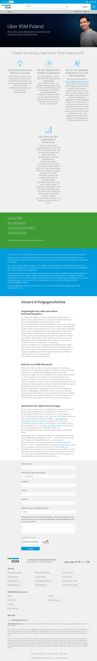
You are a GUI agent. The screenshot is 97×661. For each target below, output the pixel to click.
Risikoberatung (41, 585)
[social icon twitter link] (85, 562)
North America (54, 600)
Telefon (24, 499)
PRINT (76, 12)
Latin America (13, 608)
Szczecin (59, 425)
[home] (7, 7)
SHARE (85, 12)
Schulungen (67, 577)
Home (10, 12)
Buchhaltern (41, 421)
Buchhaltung (13, 577)
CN (95, 2)
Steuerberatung (14, 585)
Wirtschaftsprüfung (62, 444)
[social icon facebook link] (79, 562)
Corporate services (15, 572)
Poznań (44, 425)
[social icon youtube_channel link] (88, 562)
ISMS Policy (62, 654)
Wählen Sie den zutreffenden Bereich (34, 508)
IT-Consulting (40, 577)
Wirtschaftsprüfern (28, 421)
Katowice (70, 425)
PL (92, 2)
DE (89, 2)
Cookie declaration (52, 654)
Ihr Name (24, 482)
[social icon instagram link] (82, 562)
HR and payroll (13, 581)
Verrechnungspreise (70, 585)
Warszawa (51, 425)
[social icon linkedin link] (76, 562)
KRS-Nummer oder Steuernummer (33, 473)
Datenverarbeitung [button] (29, 537)
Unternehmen (26, 464)
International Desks (69, 581)
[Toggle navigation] (94, 7)
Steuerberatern (61, 418)
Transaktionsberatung (43, 581)
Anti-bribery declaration (38, 654)
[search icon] (67, 7)
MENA (50, 596)
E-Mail (23, 490)
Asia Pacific (12, 600)
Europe (10, 604)
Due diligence (67, 572)
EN (87, 2)
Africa (10, 596)
